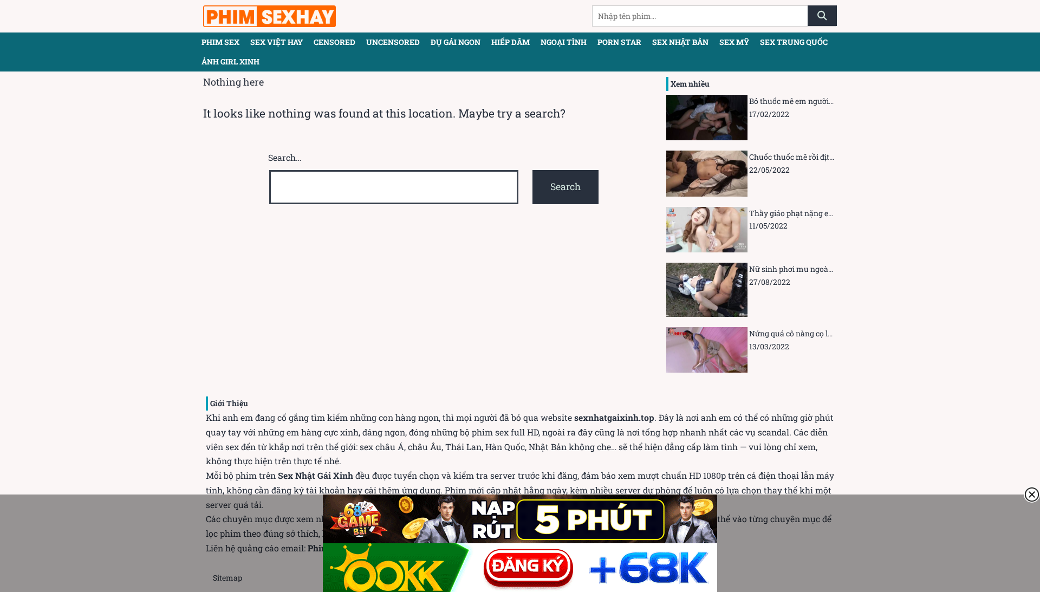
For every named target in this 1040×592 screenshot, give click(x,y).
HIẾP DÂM (510, 42)
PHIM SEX (220, 42)
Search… (284, 157)
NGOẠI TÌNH (564, 42)
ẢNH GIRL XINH (230, 61)
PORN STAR (619, 42)
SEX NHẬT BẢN (680, 42)
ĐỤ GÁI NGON (455, 42)
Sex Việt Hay (276, 42)
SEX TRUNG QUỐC (794, 42)
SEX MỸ (734, 42)
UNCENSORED (393, 42)
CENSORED (334, 42)
